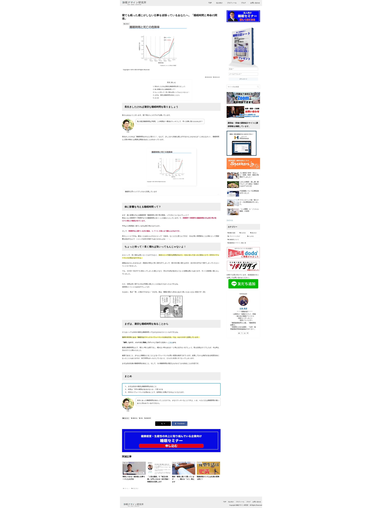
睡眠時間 (148, 418)
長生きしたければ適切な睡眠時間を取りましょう (170, 86)
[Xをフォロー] (242, 333)
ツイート (230, 220)
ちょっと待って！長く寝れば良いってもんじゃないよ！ (172, 92)
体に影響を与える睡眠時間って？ (165, 89)
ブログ (248, 502)
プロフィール (240, 502)
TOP (224, 502)
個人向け (126, 418)
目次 (168, 82)
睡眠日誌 (135, 418)
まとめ (157, 98)
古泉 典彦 (243, 309)
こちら (170, 342)
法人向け (231, 502)
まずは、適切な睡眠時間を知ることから (167, 95)
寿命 (141, 418)
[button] (258, 87)
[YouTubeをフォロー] (244, 333)
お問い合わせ (257, 502)
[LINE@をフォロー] (247, 333)
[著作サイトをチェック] (239, 333)
